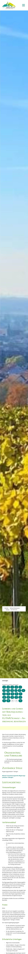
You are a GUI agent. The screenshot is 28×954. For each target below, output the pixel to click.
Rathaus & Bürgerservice (15, 608)
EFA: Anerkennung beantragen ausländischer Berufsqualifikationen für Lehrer (13, 761)
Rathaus (7, 609)
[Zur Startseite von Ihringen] (9, 5)
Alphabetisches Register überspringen (10, 684)
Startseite (6, 608)
